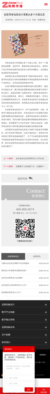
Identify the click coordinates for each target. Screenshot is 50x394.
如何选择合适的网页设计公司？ (14, 285)
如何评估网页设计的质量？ (12, 278)
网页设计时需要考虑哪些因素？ (14, 271)
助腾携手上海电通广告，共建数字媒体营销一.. (31, 167)
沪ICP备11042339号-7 (36, 375)
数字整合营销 (8, 319)
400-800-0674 (25, 209)
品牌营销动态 (13, 256)
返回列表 (22, 178)
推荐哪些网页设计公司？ (11, 292)
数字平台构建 (8, 312)
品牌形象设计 (8, 304)
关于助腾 (6, 335)
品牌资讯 (37, 256)
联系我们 (6, 342)
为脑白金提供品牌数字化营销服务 (15, 263)
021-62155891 (31, 213)
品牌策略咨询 (8, 327)
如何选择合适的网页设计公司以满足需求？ (31, 160)
